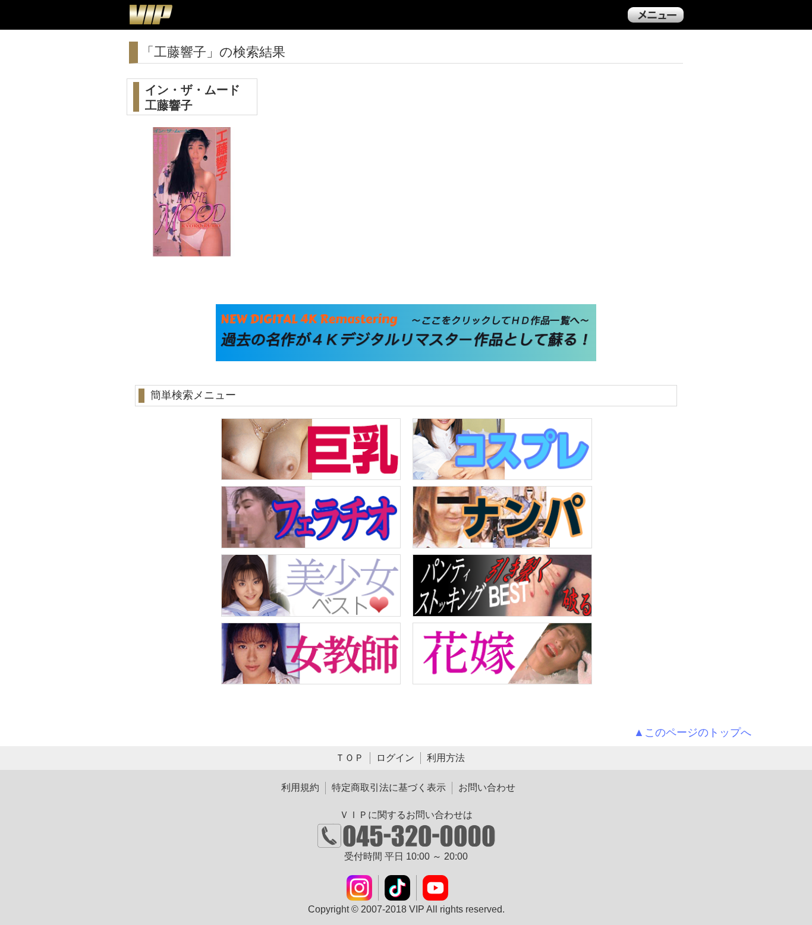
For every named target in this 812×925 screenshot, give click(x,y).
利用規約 (300, 787)
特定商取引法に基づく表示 (389, 787)
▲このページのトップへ (692, 732)
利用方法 (446, 758)
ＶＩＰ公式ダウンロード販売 (150, 14)
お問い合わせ (486, 787)
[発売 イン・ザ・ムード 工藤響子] (192, 250)
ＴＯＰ (349, 758)
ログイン (395, 758)
